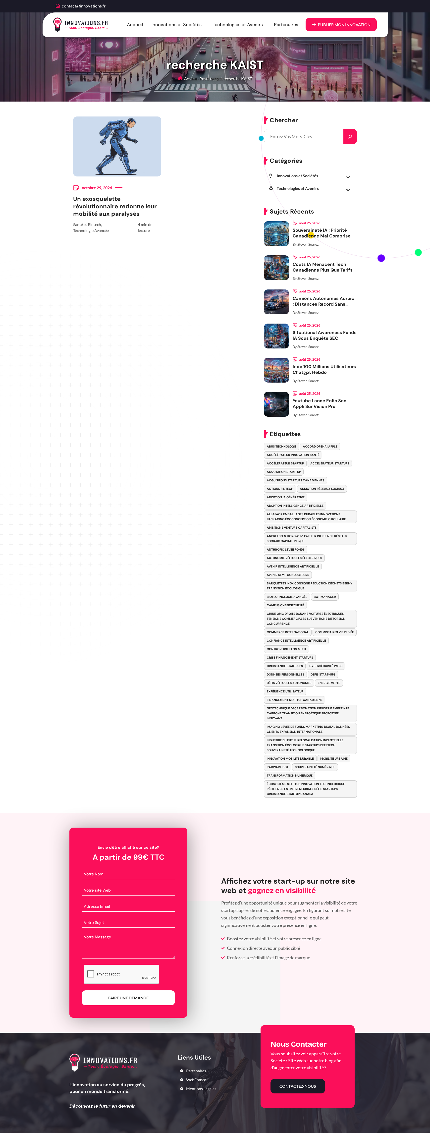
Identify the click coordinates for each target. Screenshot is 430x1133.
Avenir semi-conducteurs (288, 575)
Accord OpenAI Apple (320, 447)
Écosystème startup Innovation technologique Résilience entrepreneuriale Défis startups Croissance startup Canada (306, 789)
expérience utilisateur (285, 691)
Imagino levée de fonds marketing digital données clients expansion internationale (308, 729)
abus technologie (281, 447)
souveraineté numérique (315, 767)
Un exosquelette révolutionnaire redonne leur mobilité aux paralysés (115, 206)
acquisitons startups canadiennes (295, 480)
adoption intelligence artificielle (295, 506)
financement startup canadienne (294, 700)
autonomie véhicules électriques (294, 558)
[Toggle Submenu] (348, 177)
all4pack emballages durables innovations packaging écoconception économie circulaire (306, 516)
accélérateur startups (329, 463)
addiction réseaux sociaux (322, 489)
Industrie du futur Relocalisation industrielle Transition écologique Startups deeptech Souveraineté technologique (305, 745)
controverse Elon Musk (286, 649)
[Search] (350, 136)
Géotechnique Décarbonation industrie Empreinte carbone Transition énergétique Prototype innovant (308, 713)
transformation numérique (290, 776)
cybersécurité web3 (325, 666)
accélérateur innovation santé (293, 455)
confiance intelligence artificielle (296, 641)
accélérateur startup (285, 463)
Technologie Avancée (91, 230)
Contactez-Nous (297, 1086)
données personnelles (285, 675)
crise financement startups (290, 658)
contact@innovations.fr (84, 6)
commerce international (288, 632)
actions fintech (280, 489)
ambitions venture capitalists (292, 528)
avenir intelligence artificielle (293, 566)
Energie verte (329, 683)
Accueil (135, 25)
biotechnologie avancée (287, 597)
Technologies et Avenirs (238, 25)
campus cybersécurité (285, 605)
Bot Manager (325, 597)
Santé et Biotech (87, 224)
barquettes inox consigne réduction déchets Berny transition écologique (309, 585)
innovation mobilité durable (290, 759)
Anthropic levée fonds (286, 550)
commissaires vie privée (334, 632)
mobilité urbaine (334, 759)
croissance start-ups (285, 666)
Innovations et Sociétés (177, 25)
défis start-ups (323, 675)
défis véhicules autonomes (289, 683)
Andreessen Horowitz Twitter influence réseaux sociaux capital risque (307, 538)
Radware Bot (277, 767)
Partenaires (286, 25)
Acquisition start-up (284, 472)
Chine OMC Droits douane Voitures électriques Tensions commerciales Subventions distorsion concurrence (306, 619)
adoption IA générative (286, 497)
